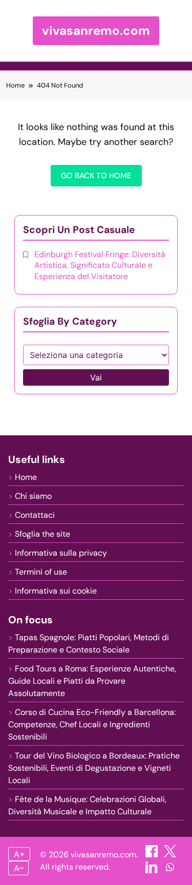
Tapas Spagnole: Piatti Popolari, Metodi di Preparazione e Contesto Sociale (88, 643)
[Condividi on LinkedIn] (152, 870)
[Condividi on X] (170, 854)
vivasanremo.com (96, 30)
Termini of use (41, 571)
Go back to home (96, 176)
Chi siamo (33, 496)
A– (19, 868)
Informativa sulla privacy (61, 552)
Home (26, 477)
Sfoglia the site (42, 534)
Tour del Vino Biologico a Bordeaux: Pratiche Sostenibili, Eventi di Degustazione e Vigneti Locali (94, 768)
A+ (19, 854)
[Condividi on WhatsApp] (170, 870)
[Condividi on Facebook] (152, 854)
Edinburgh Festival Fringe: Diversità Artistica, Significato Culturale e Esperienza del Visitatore (99, 265)
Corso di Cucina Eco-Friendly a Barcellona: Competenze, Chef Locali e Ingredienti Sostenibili (92, 724)
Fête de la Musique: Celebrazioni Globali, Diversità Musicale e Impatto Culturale (87, 805)
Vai (96, 377)
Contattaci (35, 515)
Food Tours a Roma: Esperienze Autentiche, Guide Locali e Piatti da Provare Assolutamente (92, 681)
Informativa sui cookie (56, 590)
